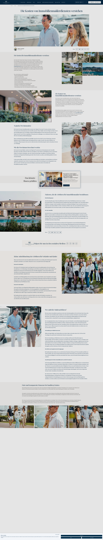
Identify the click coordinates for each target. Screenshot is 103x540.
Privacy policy (57, 534)
